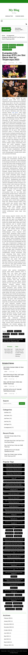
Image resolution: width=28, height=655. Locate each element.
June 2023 (6, 633)
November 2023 (8, 627)
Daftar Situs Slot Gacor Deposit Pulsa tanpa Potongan (13, 514)
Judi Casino (18, 331)
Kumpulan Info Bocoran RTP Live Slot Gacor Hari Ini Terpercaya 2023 (13, 340)
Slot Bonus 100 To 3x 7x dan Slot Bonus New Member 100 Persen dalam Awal (14, 580)
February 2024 (7, 618)
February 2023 (7, 645)
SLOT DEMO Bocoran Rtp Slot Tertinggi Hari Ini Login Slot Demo (14, 584)
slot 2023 (13, 576)
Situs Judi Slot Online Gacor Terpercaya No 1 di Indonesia (14, 565)
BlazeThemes (15, 652)
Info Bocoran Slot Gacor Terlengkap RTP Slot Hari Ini (14, 527)
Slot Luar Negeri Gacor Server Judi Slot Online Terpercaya (14, 591)
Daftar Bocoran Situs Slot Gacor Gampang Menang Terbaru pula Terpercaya (14, 497)
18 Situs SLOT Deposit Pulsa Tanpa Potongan (14, 481)
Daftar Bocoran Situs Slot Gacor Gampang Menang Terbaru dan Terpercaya (14, 493)
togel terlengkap (18, 606)
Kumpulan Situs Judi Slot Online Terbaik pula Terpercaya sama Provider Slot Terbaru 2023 (13, 548)
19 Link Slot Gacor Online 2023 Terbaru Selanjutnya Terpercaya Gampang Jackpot (14, 485)
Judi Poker (20, 45)
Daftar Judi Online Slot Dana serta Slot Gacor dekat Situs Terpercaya (14, 501)
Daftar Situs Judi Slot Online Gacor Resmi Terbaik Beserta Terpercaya (13, 506)
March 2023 (7, 642)
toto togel (18, 609)
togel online (8, 606)
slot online (18, 594)
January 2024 (7, 621)
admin (5, 62)
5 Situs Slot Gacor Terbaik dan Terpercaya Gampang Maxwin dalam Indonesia (14, 465)
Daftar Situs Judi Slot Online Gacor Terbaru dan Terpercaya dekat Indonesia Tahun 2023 (14, 510)
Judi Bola (5, 45)
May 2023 (6, 636)
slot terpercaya (17, 603)
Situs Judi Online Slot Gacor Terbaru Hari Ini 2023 (14, 560)
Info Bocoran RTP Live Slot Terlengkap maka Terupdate (14, 522)
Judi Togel (12, 47)
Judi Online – (6, 98)
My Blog (14, 10)
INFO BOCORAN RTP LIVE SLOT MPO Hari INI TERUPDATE (14, 518)
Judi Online (12, 45)
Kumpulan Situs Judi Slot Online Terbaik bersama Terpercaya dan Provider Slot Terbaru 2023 (13, 539)
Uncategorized (7, 49)
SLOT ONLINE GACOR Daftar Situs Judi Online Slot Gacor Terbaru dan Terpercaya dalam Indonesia (14, 599)
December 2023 (8, 624)
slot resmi (8, 603)
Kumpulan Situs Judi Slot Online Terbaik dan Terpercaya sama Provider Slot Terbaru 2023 (13, 544)
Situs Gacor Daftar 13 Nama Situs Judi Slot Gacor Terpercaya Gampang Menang (13, 556)
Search (22, 403)
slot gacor (15, 112)
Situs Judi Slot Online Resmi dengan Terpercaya (13, 569)
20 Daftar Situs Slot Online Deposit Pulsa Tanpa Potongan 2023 (14, 489)
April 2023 (6, 639)
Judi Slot (5, 47)
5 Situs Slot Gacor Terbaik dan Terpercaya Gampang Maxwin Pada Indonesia (14, 473)
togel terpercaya (10, 609)
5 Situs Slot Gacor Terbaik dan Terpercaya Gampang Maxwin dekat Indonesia (14, 469)
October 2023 (7, 630)
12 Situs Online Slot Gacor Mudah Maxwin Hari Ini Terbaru (14, 478)
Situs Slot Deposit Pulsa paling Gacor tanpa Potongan (13, 573)
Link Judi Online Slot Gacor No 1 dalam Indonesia (14, 552)
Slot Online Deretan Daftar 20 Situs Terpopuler (19, 29)
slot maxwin (9, 594)
